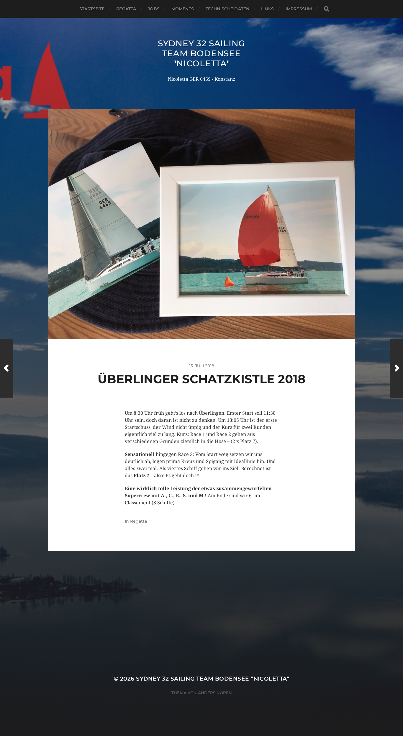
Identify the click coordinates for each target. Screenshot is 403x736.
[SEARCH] (327, 9)
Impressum (299, 8)
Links (267, 8)
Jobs (154, 8)
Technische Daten (227, 8)
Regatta (126, 8)
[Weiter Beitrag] (396, 368)
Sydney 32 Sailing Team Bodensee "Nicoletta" (201, 53)
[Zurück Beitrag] (6, 368)
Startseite (91, 8)
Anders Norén (215, 692)
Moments (182, 8)
